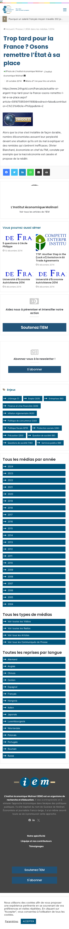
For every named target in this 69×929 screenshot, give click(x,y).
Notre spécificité (36, 835)
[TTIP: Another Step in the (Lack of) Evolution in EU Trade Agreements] (51, 242)
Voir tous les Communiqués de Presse (28, 642)
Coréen (11, 680)
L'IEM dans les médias (36, 29)
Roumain (12, 748)
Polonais (12, 735)
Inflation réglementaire (21, 413)
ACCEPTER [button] (28, 921)
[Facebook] (30, 820)
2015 (10, 528)
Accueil (10, 29)
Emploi (34, 398)
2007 (10, 583)
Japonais (12, 714)
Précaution (15, 435)
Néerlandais (14, 728)
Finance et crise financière (23, 406)
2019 (10, 501)
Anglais (11, 666)
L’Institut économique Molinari (34, 207)
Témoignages (36, 846)
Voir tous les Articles (18, 635)
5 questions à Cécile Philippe (15, 245)
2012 (10, 549)
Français (12, 693)
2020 (10, 494)
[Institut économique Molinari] (16, 10)
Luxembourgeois (16, 721)
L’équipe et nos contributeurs (36, 841)
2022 (10, 480)
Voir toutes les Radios (19, 628)
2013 (10, 542)
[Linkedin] (34, 820)
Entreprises (56, 398)
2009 (10, 569)
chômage (13, 398)
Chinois (11, 673)
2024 (10, 466)
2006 (10, 590)
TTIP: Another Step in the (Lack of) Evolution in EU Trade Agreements (51, 257)
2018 (10, 507)
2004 (10, 604)
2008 (10, 576)
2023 (10, 473)
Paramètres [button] (11, 921)
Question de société (43, 435)
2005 (10, 597)
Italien (11, 707)
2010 (10, 562)
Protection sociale (48, 428)
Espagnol (12, 687)
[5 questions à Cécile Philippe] (18, 237)
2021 (10, 487)
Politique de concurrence (22, 420)
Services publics (51, 443)
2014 (51, 29)
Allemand (12, 659)
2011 (10, 556)
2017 (10, 514)
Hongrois (12, 700)
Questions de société (20, 443)
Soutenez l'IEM (34, 870)
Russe (11, 755)
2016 (10, 521)
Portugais (13, 742)
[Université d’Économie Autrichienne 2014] (18, 273)
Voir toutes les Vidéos (19, 621)
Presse (19, 29)
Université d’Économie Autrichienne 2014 (16, 281)
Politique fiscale (18, 428)
